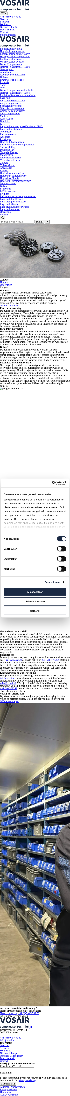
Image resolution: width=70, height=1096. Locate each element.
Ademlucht (5, 72)
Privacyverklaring (9, 1089)
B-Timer (4, 186)
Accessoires (6, 167)
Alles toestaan (35, 592)
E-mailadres (10, 1066)
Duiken (4, 77)
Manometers (6, 155)
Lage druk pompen (10, 209)
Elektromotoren (8, 134)
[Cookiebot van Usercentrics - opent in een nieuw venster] (52, 483)
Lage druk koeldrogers (11, 199)
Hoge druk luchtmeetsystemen (15, 180)
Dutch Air (5, 121)
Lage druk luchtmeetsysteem (14, 206)
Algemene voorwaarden (12, 1086)
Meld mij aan (8, 1083)
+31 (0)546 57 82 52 (10, 16)
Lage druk (5, 98)
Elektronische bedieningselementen (18, 196)
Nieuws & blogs (8, 27)
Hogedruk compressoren (12, 51)
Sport (3, 85)
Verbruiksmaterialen (10, 160)
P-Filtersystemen (8, 191)
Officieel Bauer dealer (11, 1055)
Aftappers (5, 136)
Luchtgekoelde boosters (12, 59)
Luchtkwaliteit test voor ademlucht (17, 95)
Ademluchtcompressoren (13, 74)
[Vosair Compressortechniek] (14, 10)
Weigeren (35, 610)
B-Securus (5, 188)
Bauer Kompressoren (11, 64)
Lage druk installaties (11, 129)
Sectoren (4, 21)
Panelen (4, 170)
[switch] (61, 548)
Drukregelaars (7, 149)
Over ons (4, 19)
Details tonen (52, 582)
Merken (4, 116)
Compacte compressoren (12, 110)
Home (3, 282)
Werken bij (5, 24)
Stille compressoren (10, 113)
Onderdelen (6, 131)
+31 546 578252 (50, 660)
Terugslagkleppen (9, 152)
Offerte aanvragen (9, 305)
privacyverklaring (27, 1080)
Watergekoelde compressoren (15, 56)
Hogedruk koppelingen (12, 142)
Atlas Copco (6, 118)
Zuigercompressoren (10, 103)
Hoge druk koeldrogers (12, 173)
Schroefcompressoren (11, 105)
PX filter (4, 193)
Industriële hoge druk (11, 48)
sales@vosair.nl (13, 660)
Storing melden (8, 34)
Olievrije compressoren (12, 108)
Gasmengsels (7, 69)
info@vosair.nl (7, 678)
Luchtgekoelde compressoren (15, 53)
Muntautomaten (8, 183)
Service (4, 214)
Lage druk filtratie (9, 204)
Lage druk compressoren (12, 100)
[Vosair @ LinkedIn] (31, 1027)
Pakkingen (5, 139)
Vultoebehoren (7, 165)
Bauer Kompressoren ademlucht (16, 90)
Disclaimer (5, 1092)
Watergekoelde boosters (12, 61)
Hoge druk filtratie (9, 178)
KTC (2, 123)
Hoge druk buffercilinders (13, 175)
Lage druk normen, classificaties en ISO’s (21, 126)
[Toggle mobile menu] (3, 13)
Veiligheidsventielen (10, 157)
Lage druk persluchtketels (13, 201)
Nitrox (3, 87)
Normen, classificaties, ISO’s (15, 66)
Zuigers (4, 162)
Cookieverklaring (9, 1094)
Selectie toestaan (35, 601)
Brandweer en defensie (12, 79)
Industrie (4, 82)
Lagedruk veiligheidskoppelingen (17, 144)
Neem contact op (8, 1013)
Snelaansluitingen (9, 147)
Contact (4, 32)
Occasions (5, 212)
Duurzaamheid (7, 29)
